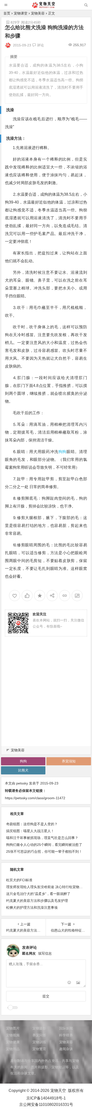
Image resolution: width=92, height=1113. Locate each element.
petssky (22, 783)
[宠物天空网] (46, 7)
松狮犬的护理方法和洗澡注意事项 (32, 907)
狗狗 (62, 452)
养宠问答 (39, 1035)
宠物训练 (39, 1042)
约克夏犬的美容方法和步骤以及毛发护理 (37, 901)
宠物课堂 (20, 13)
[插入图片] (78, 983)
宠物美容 (38, 13)
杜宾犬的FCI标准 (19, 880)
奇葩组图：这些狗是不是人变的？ (32, 824)
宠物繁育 (39, 1049)
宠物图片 (13, 1028)
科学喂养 (66, 1035)
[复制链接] (64, 595)
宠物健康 (13, 1042)
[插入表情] (69, 983)
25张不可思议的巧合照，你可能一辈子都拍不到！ (44, 851)
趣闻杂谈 (66, 1049)
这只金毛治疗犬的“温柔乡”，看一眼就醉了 (38, 894)
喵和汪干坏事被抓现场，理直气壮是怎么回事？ (42, 838)
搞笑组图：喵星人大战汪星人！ (30, 831)
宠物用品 (13, 1049)
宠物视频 (13, 1035)
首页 (6, 13)
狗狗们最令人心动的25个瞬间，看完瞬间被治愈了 (44, 845)
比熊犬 (23, 770)
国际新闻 (66, 1028)
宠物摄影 (39, 1028)
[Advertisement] (46, 697)
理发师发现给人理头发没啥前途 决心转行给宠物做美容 (48, 887)
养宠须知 (69, 761)
